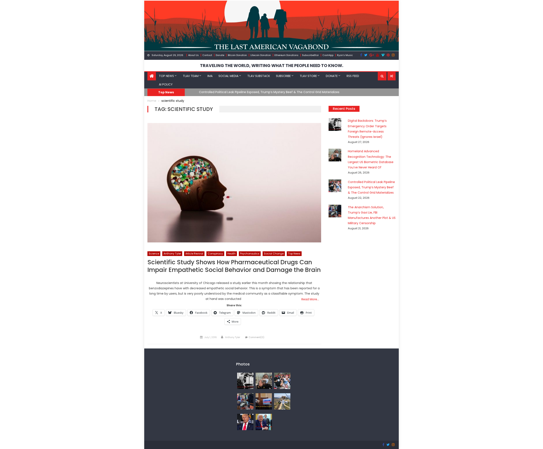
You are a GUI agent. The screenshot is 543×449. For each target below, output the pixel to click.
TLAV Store (308, 76)
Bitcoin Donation (237, 55)
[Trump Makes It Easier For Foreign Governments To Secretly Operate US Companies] (264, 422)
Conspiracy (215, 253)
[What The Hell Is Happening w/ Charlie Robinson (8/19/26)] (245, 422)
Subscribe (283, 76)
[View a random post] (392, 76)
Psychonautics (249, 253)
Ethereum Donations (286, 55)
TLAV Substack (258, 76)
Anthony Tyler (172, 253)
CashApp (327, 55)
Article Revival (194, 253)
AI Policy (166, 84)
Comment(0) (256, 337)
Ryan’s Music (345, 55)
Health (231, 253)
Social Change (274, 253)
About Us (193, 55)
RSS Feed (353, 76)
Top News (166, 76)
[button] (382, 76)
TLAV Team (191, 76)
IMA (210, 76)
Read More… (310, 299)
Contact (207, 55)
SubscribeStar (310, 55)
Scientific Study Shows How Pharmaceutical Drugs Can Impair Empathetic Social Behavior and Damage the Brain (234, 266)
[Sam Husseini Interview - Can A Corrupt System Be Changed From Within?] (264, 401)
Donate (220, 55)
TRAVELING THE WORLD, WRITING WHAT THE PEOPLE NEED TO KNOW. (271, 66)
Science (154, 253)
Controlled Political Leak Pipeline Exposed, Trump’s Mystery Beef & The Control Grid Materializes (261, 92)
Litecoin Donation (261, 55)
